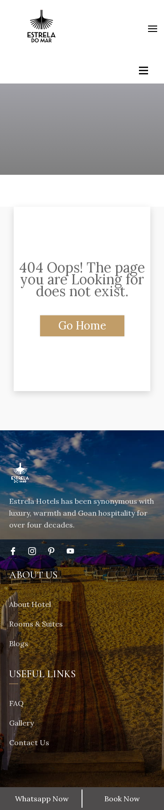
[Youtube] (70, 551)
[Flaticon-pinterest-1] (51, 551)
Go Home (82, 326)
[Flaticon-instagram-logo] (32, 551)
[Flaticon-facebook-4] (13, 551)
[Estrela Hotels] (41, 28)
